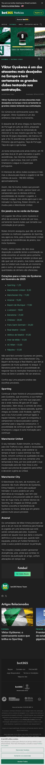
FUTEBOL (12, 24)
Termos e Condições (30, 673)
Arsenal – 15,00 (14, 300)
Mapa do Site (22, 677)
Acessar (19, 19)
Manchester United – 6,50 (19, 290)
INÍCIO (4, 24)
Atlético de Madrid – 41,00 (19, 335)
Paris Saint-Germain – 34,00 (20, 325)
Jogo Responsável (13, 673)
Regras (10, 669)
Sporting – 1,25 (14, 285)
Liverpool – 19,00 (15, 310)
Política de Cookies (29, 719)
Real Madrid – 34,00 (16, 330)
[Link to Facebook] (39, 60)
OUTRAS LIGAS (17, 59)
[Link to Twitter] (43, 60)
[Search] (41, 24)
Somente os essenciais (22, 756)
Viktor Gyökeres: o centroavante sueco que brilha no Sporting (16, 636)
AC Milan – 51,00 (14, 345)
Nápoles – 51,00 (14, 350)
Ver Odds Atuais (22, 574)
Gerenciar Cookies (22, 750)
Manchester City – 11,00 (18, 295)
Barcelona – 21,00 (15, 315)
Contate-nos (20, 669)
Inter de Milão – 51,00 (17, 340)
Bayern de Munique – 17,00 (19, 305)
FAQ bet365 (33, 669)
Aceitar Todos (23, 761)
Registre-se (38, 13)
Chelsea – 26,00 (14, 320)
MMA (21, 24)
